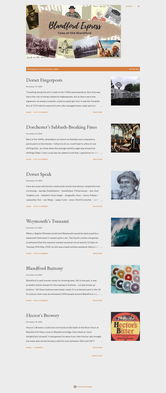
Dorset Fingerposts (44, 80)
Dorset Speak (38, 174)
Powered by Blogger (84, 387)
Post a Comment (40, 112)
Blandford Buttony (44, 268)
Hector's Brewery (42, 315)
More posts (97, 356)
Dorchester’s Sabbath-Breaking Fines (61, 127)
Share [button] (28, 112)
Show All (134, 69)
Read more (97, 112)
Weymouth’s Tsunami (47, 221)
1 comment (38, 347)
